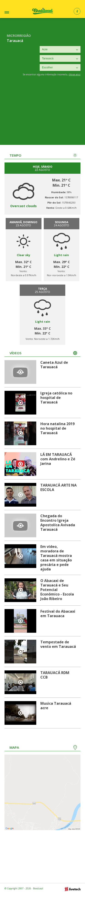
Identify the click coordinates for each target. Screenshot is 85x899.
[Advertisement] (42, 114)
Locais (12, 13)
